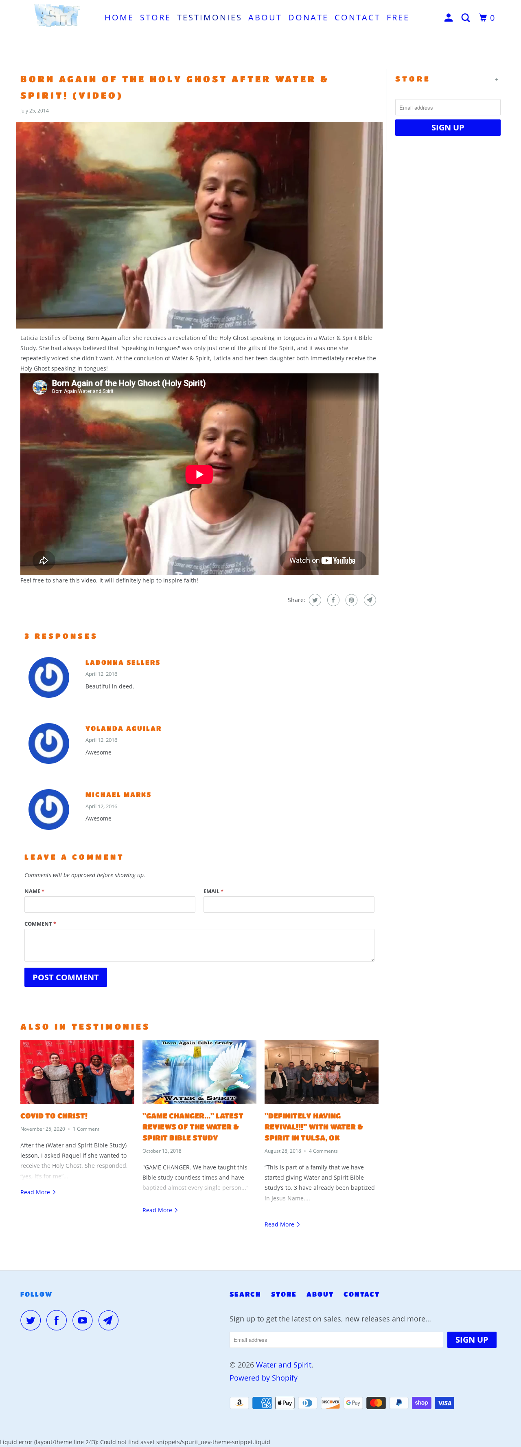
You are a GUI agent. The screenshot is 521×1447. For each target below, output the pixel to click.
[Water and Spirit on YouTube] (84, 1320)
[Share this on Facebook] (332, 600)
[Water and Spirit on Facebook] (58, 1320)
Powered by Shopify (264, 1378)
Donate (308, 17)
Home (119, 17)
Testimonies (209, 17)
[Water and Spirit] (57, 17)
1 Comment (86, 1129)
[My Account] (450, 17)
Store (155, 17)
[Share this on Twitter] (314, 600)
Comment (40, 923)
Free (398, 17)
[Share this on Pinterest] (351, 600)
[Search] (467, 17)
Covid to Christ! (54, 1116)
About (265, 17)
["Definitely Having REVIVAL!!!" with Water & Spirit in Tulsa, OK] (322, 1072)
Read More (36, 1192)
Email (213, 891)
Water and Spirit (283, 1365)
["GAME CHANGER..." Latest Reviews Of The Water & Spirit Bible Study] (199, 1072)
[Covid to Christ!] (77, 1072)
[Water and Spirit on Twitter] (32, 1320)
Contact (358, 17)
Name (34, 891)
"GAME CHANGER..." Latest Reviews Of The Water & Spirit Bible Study (192, 1127)
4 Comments (323, 1151)
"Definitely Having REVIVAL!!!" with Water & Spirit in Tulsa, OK (314, 1127)
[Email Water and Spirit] (111, 1320)
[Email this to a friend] (369, 600)
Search (245, 1294)
